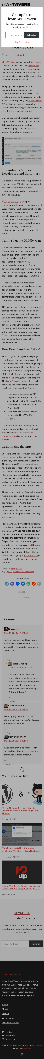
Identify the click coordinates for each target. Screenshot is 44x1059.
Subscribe (31, 35)
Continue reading (22, 42)
